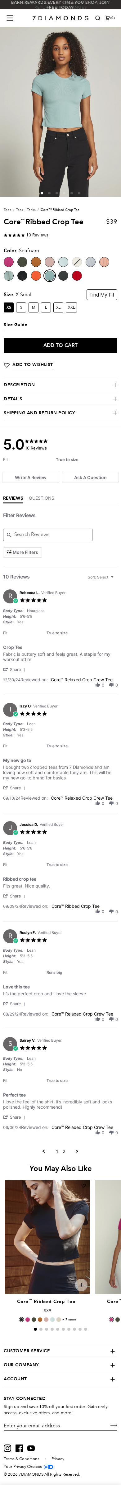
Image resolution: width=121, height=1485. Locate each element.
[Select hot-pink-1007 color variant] (27, 1319)
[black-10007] (22, 276)
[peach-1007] (104, 262)
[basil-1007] (63, 276)
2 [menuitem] (64, 1151)
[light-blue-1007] (63, 262)
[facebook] (19, 1448)
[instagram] (7, 1448)
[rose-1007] (50, 262)
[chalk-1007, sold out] (77, 262)
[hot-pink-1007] (9, 262)
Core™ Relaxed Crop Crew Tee (82, 679)
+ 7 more (69, 1319)
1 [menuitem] (57, 1151)
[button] (42, 193)
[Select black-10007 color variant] (21, 1319)
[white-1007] (91, 262)
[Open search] (97, 18)
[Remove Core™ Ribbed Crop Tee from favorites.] (84, 1185)
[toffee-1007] (36, 262)
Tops (7, 210)
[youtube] (31, 1448)
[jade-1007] (9, 276)
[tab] (30, 477)
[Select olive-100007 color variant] (33, 1319)
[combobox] (101, 577)
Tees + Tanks (26, 210)
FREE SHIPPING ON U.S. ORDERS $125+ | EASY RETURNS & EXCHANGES (60, 5)
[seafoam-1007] (50, 276)
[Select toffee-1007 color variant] (40, 1319)
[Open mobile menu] (10, 18)
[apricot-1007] (36, 276)
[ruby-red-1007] (77, 276)
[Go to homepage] (61, 18)
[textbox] (116, 579)
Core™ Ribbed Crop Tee (76, 906)
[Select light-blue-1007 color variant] (52, 1319)
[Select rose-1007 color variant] (46, 1319)
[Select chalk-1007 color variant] (58, 1319)
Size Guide (15, 325)
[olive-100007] (22, 262)
